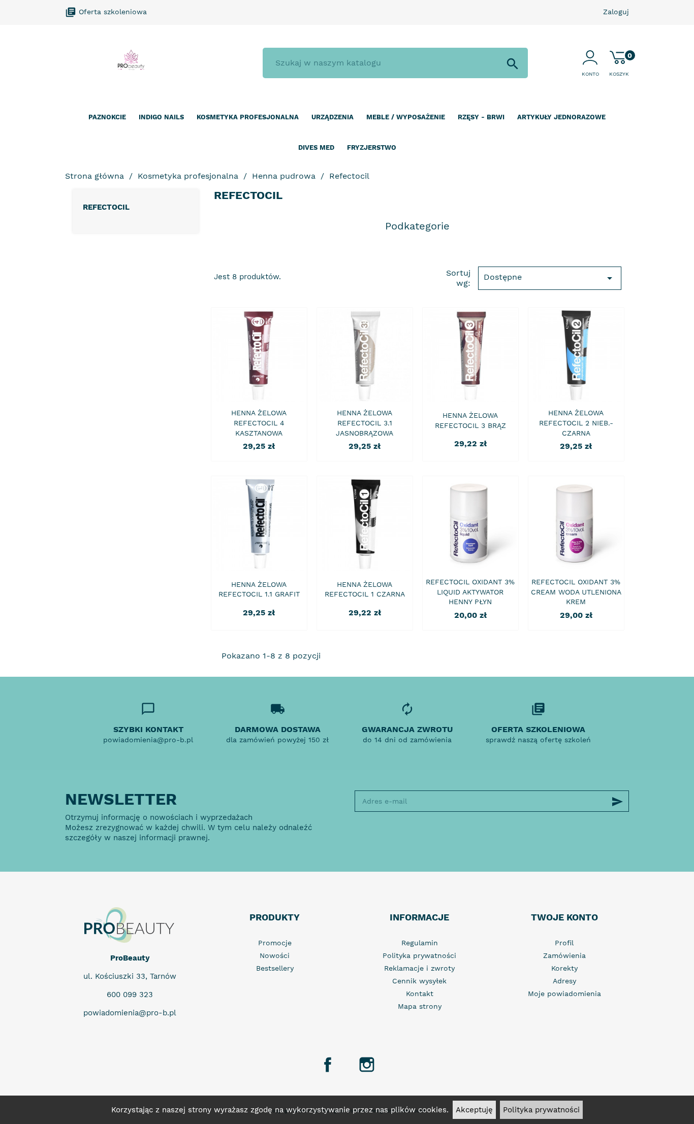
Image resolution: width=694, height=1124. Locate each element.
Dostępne (550, 278)
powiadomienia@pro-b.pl (129, 1012)
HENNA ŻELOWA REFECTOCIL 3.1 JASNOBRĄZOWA (364, 423)
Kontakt (419, 993)
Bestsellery (275, 968)
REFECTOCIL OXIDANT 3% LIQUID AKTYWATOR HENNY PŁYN (470, 592)
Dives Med (316, 147)
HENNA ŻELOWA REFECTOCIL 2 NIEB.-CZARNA (576, 423)
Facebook (328, 1064)
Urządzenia (332, 117)
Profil (564, 943)
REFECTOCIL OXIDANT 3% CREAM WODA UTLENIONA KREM (576, 592)
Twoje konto (564, 917)
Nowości (275, 955)
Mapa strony (419, 1006)
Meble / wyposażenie (405, 117)
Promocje (275, 943)
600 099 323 (130, 994)
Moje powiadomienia (564, 993)
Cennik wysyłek (419, 981)
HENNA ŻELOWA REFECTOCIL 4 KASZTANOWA (259, 423)
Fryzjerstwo (371, 147)
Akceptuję (474, 1109)
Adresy (564, 981)
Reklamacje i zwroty (419, 968)
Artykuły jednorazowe (561, 117)
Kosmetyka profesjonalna (248, 117)
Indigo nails (161, 117)
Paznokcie (107, 117)
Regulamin (419, 943)
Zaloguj (616, 12)
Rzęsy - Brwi (481, 117)
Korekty (564, 968)
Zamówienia (564, 955)
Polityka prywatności (541, 1109)
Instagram (367, 1064)
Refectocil (106, 207)
